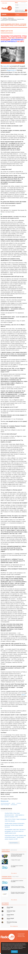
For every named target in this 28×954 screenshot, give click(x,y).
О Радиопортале (21, 933)
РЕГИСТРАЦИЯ (23, 2)
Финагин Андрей (10, 918)
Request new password (20, 11)
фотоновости (14, 804)
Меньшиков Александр (12, 922)
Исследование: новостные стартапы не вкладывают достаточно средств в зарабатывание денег (15, 831)
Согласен (14, 951)
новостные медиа (5, 804)
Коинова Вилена (10, 914)
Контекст (5, 18)
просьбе (6, 66)
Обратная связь (21, 935)
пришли (24, 694)
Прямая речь (11, 18)
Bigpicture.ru (11, 70)
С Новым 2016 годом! (15, 859)
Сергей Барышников (5, 803)
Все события (14, 899)
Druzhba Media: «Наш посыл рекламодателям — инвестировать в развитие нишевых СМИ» (14, 814)
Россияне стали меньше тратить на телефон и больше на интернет (18, 893)
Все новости (14, 873)
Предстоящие (15, 876)
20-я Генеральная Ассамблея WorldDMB (17, 866)
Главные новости (6, 849)
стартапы (18, 803)
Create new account (19, 10)
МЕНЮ (5, 14)
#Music (13, 803)
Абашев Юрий (10, 907)
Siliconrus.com (4, 801)
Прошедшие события (6, 876)
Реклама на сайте (21, 936)
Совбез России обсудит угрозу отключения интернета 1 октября (18, 887)
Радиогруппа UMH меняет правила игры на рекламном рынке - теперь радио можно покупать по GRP (15, 837)
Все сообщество (14, 926)
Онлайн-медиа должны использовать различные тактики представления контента (14, 825)
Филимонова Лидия (11, 911)
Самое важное (13, 849)
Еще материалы (14, 842)
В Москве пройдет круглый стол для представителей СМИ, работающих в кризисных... (17, 855)
